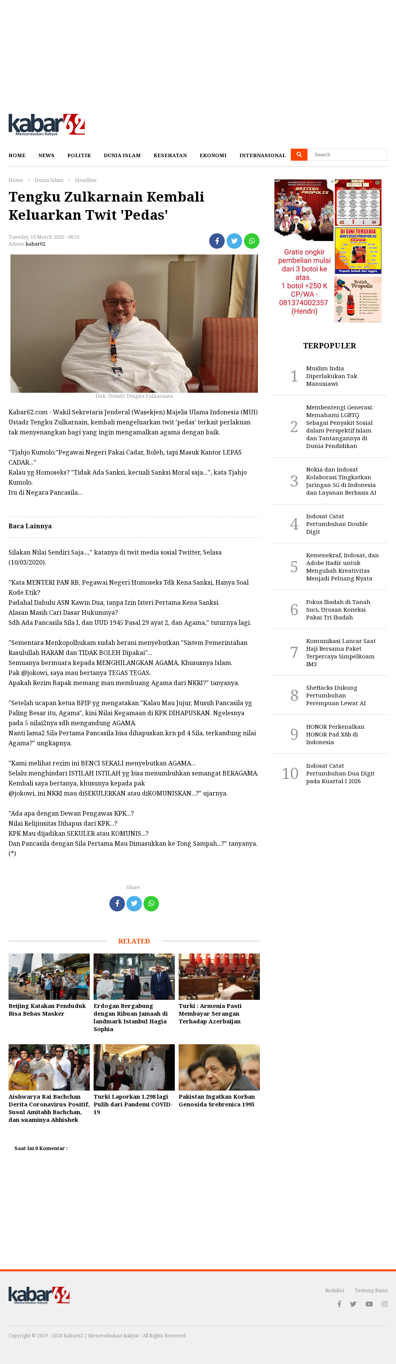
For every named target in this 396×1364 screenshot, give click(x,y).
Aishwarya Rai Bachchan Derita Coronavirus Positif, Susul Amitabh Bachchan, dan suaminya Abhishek (49, 1108)
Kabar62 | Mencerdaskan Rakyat (102, 1335)
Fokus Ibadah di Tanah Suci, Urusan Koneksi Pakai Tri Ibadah (338, 609)
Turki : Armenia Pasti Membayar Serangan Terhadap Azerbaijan (210, 1013)
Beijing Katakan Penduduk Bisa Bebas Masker (47, 1009)
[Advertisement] (198, 54)
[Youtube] (369, 1304)
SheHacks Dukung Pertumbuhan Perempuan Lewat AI (336, 695)
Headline (86, 179)
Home (17, 155)
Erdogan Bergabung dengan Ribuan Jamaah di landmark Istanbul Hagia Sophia (131, 1017)
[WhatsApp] (251, 241)
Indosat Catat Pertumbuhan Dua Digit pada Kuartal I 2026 (340, 773)
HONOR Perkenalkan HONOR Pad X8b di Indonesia (335, 734)
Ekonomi (213, 155)
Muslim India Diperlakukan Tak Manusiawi (331, 375)
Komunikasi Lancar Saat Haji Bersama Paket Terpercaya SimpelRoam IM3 (341, 652)
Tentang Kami (371, 1290)
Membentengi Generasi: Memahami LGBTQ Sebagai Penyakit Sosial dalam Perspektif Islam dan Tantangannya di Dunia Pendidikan (340, 426)
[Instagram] (384, 1304)
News (46, 155)
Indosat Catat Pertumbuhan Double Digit (337, 523)
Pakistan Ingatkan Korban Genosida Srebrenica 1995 (217, 1100)
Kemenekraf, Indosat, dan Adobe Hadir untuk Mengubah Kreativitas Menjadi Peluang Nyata (342, 566)
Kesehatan (170, 155)
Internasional (262, 155)
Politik (79, 155)
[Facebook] (217, 241)
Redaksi (334, 1290)
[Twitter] (234, 241)
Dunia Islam (122, 155)
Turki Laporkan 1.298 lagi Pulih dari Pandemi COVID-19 (133, 1104)
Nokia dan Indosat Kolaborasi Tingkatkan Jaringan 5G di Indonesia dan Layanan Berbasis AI (341, 480)
